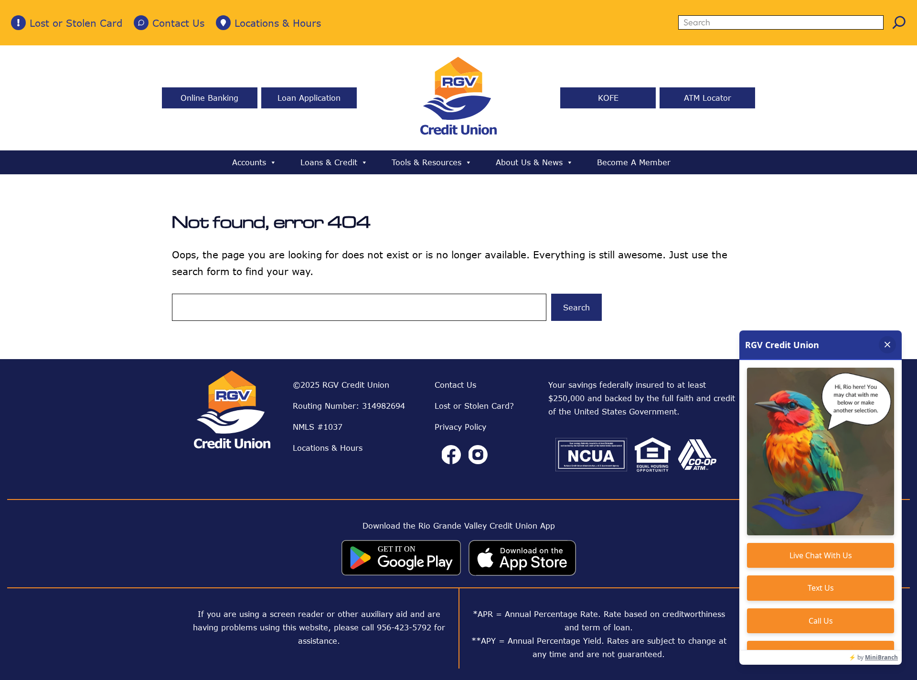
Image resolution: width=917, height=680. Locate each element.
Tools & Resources (426, 162)
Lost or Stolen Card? (474, 406)
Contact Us (178, 23)
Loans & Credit (328, 162)
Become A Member (634, 162)
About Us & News (529, 162)
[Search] (899, 22)
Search (576, 307)
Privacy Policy (460, 427)
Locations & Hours (278, 23)
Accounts (249, 162)
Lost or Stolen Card (76, 23)
